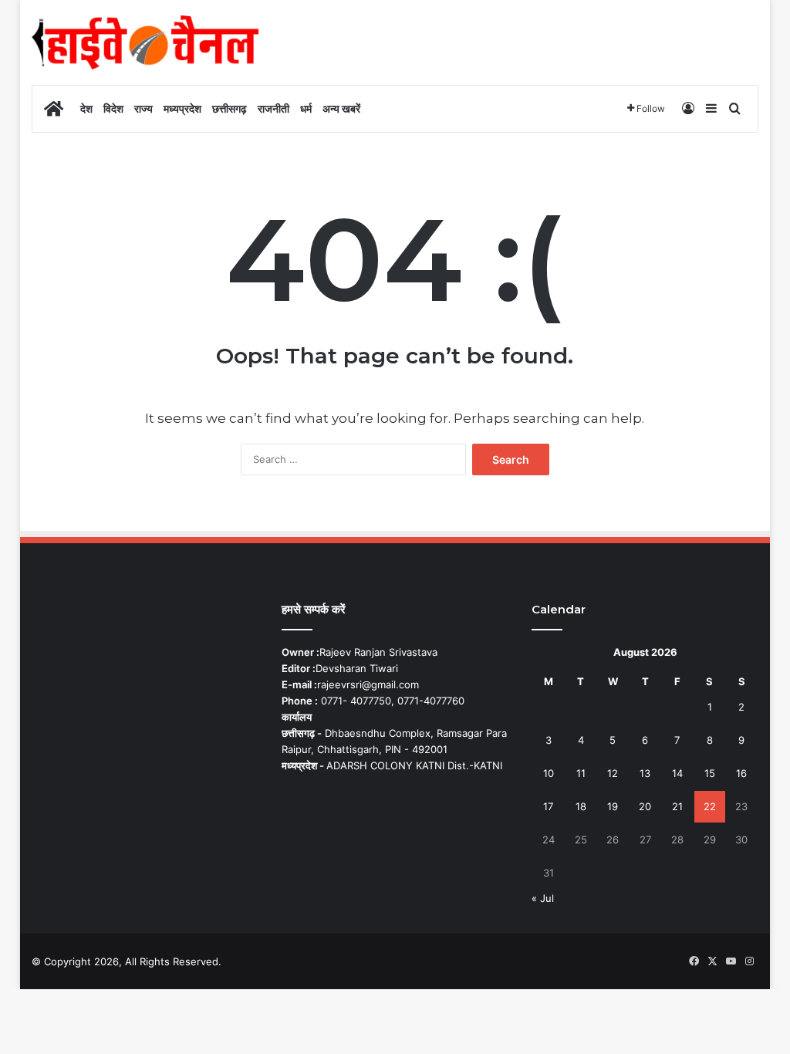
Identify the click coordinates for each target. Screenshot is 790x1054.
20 (645, 806)
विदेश (113, 108)
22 (710, 806)
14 (677, 773)
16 (741, 773)
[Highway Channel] (145, 42)
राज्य (143, 108)
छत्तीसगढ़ (229, 108)
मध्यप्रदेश (182, 108)
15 (709, 773)
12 (612, 773)
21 (677, 806)
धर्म (306, 108)
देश (86, 108)
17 (548, 806)
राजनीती (273, 108)
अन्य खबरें (341, 108)
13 (645, 773)
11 (581, 773)
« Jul (543, 898)
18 (581, 806)
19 (612, 806)
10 (548, 773)
